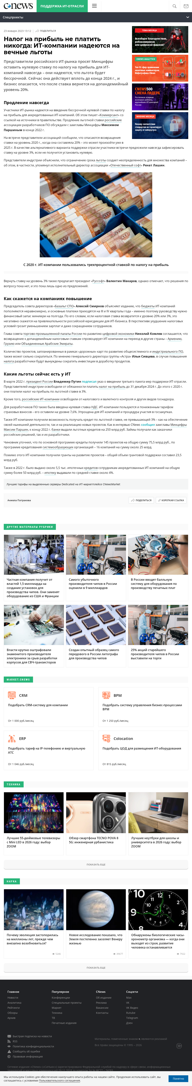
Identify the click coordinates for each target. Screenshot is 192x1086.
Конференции (61, 997)
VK (127, 1002)
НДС (94, 407)
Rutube (130, 1013)
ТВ (53, 1018)
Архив (11, 1018)
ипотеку (50, 473)
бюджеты (148, 306)
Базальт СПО (64, 306)
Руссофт (98, 281)
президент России (39, 381)
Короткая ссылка (173, 500)
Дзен (129, 1023)
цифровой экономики (118, 334)
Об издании (103, 997)
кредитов (91, 468)
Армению (175, 339)
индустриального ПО (167, 351)
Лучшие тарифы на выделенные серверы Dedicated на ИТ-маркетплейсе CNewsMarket (63, 484)
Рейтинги (14, 1007)
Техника (57, 1013)
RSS (15, 1041)
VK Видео (132, 1007)
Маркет (57, 1007)
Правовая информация (28, 1056)
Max (128, 997)
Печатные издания (64, 1023)
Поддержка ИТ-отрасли (62, 6)
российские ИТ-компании (40, 399)
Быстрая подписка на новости (32, 1036)
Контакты (102, 1013)
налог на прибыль (112, 387)
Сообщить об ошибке (26, 1051)
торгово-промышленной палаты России (52, 334)
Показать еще (96, 864)
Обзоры (13, 1013)
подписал (89, 381)
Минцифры (178, 425)
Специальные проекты (67, 1002)
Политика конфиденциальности (33, 1046)
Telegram (132, 1018)
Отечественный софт (125, 165)
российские (113, 120)
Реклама (101, 1002)
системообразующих (58, 447)
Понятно (178, 1078)
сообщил (148, 425)
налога (9, 361)
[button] (174, 6)
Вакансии (102, 1007)
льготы (101, 160)
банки (56, 429)
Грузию (9, 344)
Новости (13, 997)
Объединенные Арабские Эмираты (47, 344)
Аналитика (14, 1002)
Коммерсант (109, 115)
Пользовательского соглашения (59, 1080)
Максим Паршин (16, 429)
